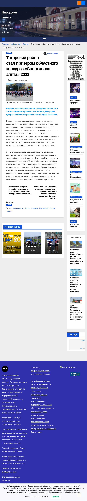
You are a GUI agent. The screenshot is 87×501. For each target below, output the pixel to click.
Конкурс (34, 208)
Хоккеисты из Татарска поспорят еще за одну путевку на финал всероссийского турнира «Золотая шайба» (45, 193)
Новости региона (76, 147)
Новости (73, 97)
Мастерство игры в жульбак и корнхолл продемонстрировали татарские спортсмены (20, 190)
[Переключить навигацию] (44, 39)
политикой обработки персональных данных (62, 488)
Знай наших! (17, 208)
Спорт (26, 44)
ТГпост (9, 211)
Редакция (12, 80)
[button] (84, 39)
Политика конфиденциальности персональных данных (41, 370)
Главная (5, 44)
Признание (44, 208)
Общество (16, 44)
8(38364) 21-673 (9, 472)
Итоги (27, 208)
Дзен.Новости (52, 54)
